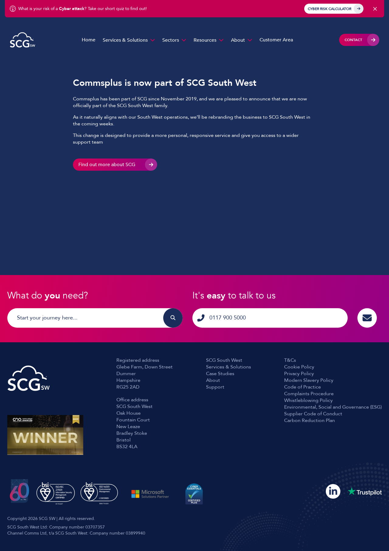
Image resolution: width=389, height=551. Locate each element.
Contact (353, 39)
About (238, 40)
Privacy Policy (299, 373)
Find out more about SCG (106, 164)
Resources (205, 40)
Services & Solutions (125, 40)
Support (215, 387)
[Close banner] (375, 9)
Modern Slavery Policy (308, 380)
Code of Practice (302, 387)
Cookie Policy (299, 367)
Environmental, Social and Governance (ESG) (333, 407)
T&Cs (290, 360)
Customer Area (276, 40)
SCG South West (224, 360)
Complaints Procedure (309, 393)
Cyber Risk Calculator (329, 8)
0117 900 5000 (227, 318)
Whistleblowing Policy (308, 400)
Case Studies (220, 373)
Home (88, 40)
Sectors (170, 40)
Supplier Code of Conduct (313, 413)
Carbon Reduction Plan (309, 420)
